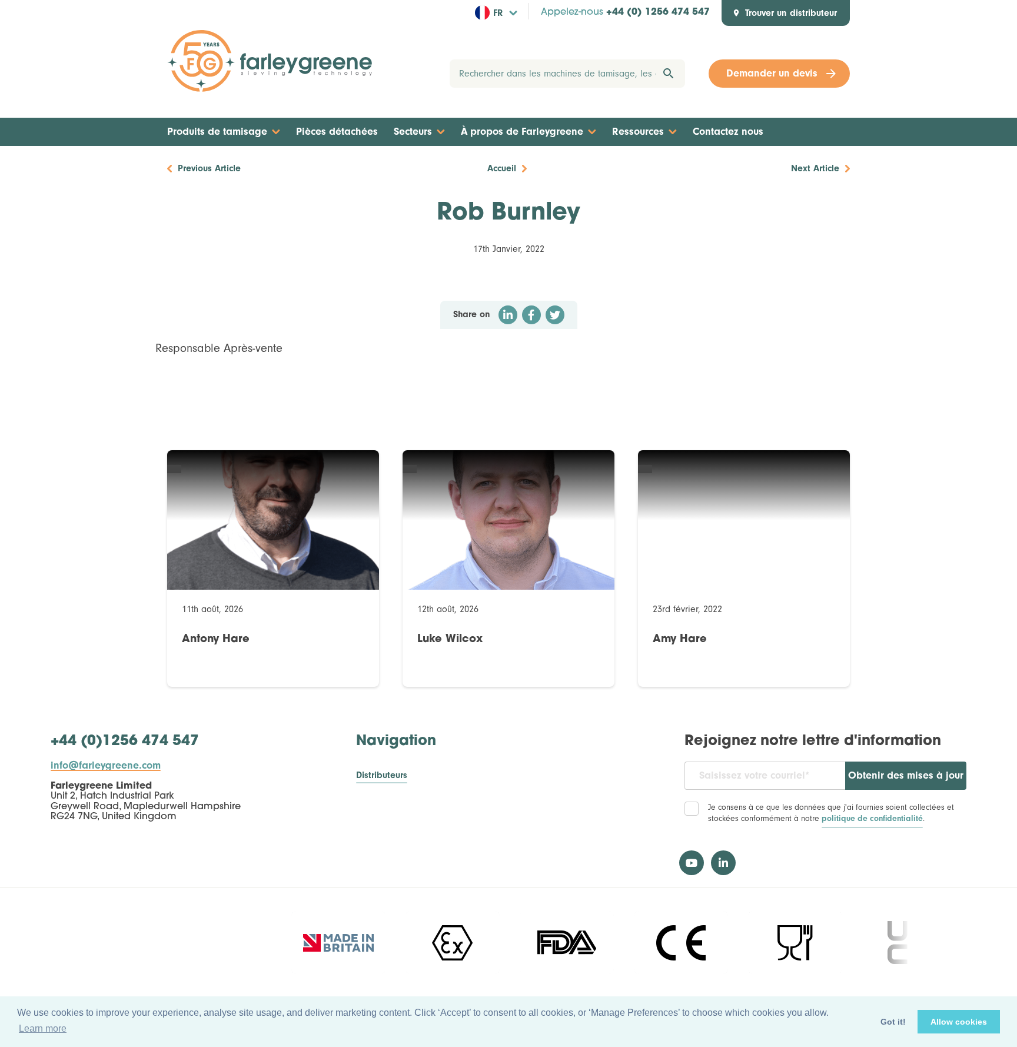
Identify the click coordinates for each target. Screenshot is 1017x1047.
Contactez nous (728, 131)
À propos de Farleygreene (522, 131)
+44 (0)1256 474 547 (125, 741)
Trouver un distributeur (791, 13)
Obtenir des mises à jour (905, 775)
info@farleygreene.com (106, 765)
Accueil (501, 168)
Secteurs (413, 131)
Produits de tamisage (217, 131)
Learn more (43, 1028)
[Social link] (691, 862)
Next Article (815, 168)
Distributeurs (381, 775)
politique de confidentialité (872, 818)
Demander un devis (771, 73)
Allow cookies (958, 1021)
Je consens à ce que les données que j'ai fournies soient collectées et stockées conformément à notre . (831, 813)
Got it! (893, 1021)
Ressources (638, 131)
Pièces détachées (337, 131)
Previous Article (209, 168)
